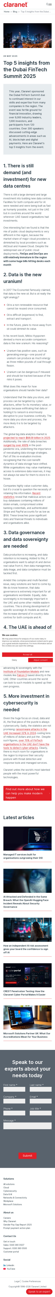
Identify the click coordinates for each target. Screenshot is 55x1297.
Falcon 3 (22, 675)
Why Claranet (9, 1221)
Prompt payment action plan (16, 1228)
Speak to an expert (39, 1291)
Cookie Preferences (31, 1281)
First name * (10, 1085)
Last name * (37, 1085)
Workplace (8, 1201)
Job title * (35, 1108)
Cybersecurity (10, 1191)
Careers (7, 1218)
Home (6, 11)
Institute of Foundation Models (21, 671)
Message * (9, 1120)
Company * (9, 1096)
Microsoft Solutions (12, 1204)
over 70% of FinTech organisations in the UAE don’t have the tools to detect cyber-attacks (26, 744)
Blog (15, 11)
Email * (34, 1096)
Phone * (8, 1108)
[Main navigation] (50, 4)
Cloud (6, 1187)
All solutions (9, 1184)
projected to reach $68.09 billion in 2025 (26, 437)
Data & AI (7, 1194)
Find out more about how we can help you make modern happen (25, 793)
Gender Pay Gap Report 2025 (17, 1224)
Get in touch (9, 1241)
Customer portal (11, 1251)
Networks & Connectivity (15, 1197)
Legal (17, 1281)
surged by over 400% (15, 445)
